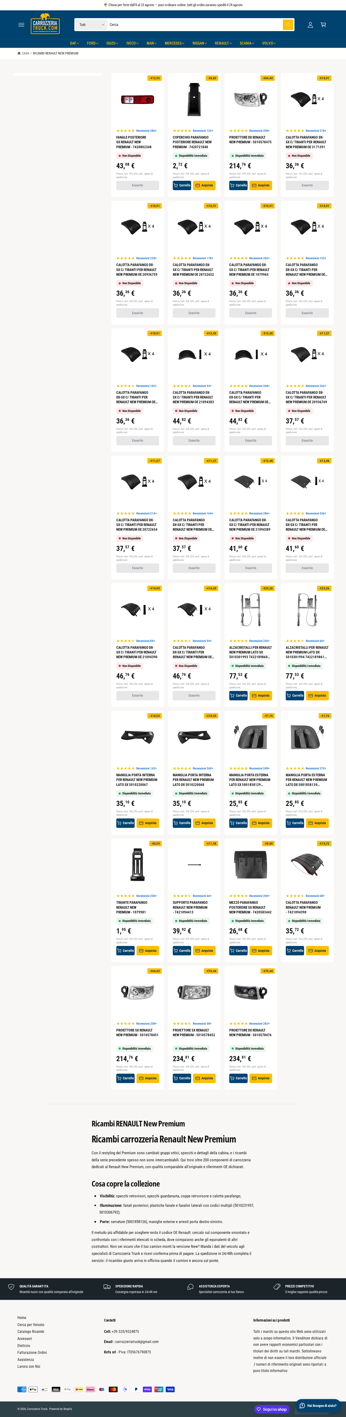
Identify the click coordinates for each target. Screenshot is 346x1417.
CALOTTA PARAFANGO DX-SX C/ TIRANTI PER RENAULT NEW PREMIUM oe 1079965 (249, 269)
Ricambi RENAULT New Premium (55, 53)
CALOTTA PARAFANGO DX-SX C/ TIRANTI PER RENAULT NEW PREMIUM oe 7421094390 (192, 652)
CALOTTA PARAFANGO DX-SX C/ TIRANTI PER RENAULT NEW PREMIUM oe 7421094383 (248, 397)
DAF (73, 43)
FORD (91, 43)
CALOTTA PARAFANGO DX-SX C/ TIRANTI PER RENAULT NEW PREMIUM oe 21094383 (193, 397)
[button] (21, 24)
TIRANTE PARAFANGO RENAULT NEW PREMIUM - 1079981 (131, 907)
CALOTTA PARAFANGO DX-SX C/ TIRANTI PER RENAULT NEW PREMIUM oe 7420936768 (305, 270)
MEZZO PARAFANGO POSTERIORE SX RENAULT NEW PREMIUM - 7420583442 (250, 907)
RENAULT (222, 43)
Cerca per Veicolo (30, 1325)
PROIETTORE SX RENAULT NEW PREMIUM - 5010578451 (137, 1032)
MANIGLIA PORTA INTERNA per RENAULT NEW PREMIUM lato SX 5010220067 (136, 780)
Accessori (24, 1338)
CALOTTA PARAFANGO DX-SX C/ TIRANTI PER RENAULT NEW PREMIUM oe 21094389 (249, 525)
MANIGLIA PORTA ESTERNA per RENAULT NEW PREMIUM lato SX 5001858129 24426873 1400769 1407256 (249, 780)
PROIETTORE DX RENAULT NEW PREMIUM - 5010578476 (250, 1032)
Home (21, 1317)
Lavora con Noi (28, 1366)
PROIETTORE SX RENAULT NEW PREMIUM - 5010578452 (194, 1032)
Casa (25, 53)
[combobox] (202, 24)
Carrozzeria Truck (37, 1409)
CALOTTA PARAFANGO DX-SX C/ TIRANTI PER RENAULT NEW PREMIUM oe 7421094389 (305, 525)
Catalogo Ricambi (30, 1331)
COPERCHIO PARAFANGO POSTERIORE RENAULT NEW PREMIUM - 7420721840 (192, 142)
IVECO (131, 43)
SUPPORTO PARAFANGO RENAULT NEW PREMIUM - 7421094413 (190, 907)
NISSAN (198, 43)
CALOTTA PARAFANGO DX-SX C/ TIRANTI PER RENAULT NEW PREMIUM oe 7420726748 (135, 397)
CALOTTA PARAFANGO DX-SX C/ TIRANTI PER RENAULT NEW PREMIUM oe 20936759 (136, 269)
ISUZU (110, 43)
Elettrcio (23, 1345)
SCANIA (245, 43)
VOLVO (267, 43)
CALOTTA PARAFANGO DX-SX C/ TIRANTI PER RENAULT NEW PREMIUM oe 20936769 (306, 397)
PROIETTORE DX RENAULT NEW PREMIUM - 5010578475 (250, 139)
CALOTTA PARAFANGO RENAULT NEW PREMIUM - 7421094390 (303, 907)
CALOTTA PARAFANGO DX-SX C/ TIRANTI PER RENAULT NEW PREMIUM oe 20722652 (193, 269)
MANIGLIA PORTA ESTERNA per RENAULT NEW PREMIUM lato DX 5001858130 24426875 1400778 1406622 (306, 780)
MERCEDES (173, 43)
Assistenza (25, 1359)
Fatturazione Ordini (32, 1352)
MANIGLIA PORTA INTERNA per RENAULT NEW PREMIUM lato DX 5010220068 (193, 780)
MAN (150, 43)
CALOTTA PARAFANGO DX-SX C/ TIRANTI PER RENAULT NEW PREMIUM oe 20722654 (136, 525)
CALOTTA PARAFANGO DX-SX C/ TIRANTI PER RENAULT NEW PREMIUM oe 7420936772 (192, 525)
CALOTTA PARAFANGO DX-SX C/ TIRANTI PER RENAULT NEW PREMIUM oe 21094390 (136, 652)
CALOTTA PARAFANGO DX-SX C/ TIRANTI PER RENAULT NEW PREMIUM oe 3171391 (306, 142)
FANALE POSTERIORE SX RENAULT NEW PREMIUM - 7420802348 (134, 142)
